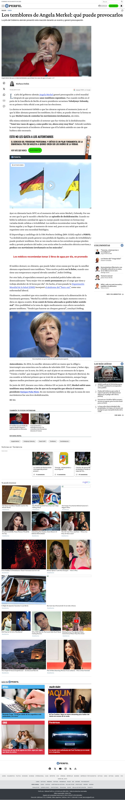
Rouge (69, 781)
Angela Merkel (46, 94)
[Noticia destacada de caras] (23, 723)
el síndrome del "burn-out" (58, 287)
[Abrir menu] (3, 6)
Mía (73, 781)
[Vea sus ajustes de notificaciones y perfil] (121, 6)
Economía (25, 776)
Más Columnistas (114, 294)
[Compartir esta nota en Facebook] (4, 83)
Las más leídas (103, 363)
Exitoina (111, 776)
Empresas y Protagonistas (88, 776)
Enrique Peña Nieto (29, 391)
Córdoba (62, 776)
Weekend (49, 781)
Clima (46, 776)
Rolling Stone (70, 784)
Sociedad (31, 776)
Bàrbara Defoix (22, 83)
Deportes (52, 776)
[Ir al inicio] (13, 6)
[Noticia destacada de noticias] (23, 687)
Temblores (53, 441)
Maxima (91, 784)
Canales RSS (35, 787)
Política (18, 776)
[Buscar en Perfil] (121, 2)
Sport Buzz (79, 784)
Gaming (117, 776)
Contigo (47, 784)
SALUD (4, 10)
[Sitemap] (75, 769)
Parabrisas (62, 781)
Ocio (57, 776)
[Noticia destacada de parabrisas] (69, 723)
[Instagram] (66, 769)
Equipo (69, 787)
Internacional (39, 776)
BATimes (77, 781)
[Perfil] (13, 682)
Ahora (4, 776)
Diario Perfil (42, 441)
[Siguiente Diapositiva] (89, 465)
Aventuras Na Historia (58, 784)
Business (76, 776)
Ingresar (104, 6)
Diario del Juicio (62, 778)
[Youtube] (60, 769)
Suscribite (113, 6)
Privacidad (63, 787)
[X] (55, 769)
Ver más (118, 415)
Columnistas (102, 245)
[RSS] (70, 769)
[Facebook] (50, 769)
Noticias (100, 776)
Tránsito (90, 787)
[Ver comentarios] (122, 11)
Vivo (122, 776)
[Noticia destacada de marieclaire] (69, 687)
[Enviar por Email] (4, 100)
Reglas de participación (79, 787)
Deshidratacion (64, 441)
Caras (105, 776)
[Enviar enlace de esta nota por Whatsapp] (4, 95)
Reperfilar (70, 776)
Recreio (85, 784)
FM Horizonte (85, 781)
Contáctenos (54, 787)
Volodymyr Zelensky (29, 441)
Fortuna (55, 781)
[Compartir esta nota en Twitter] (4, 89)
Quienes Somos (45, 787)
